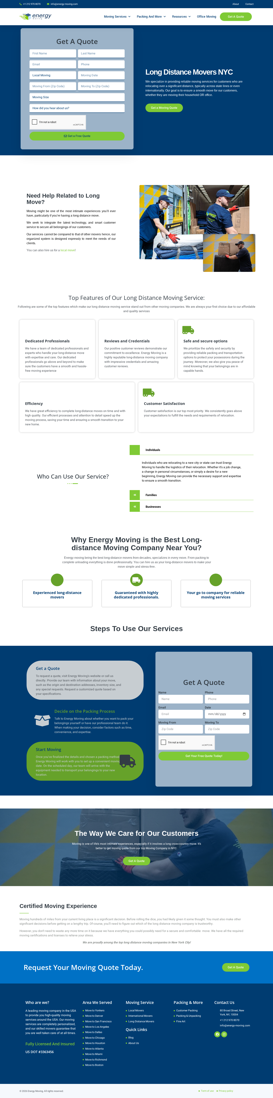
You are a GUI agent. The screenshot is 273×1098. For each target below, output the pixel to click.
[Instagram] (224, 1034)
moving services (202, 81)
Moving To (212, 722)
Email (162, 707)
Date (208, 707)
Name (162, 692)
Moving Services (115, 16)
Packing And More (149, 16)
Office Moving (206, 16)
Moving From (167, 722)
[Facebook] (217, 1034)
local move (68, 250)
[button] (192, 450)
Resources (179, 16)
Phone (209, 692)
